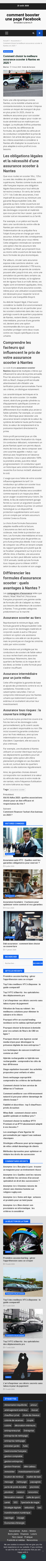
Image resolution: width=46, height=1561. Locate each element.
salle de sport (33, 1497)
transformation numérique (17, 1512)
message (8, 1481)
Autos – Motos (29, 1530)
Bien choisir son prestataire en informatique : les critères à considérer (19, 1208)
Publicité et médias (16, 1540)
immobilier (9, 1471)
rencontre (33, 1492)
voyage (20, 1517)
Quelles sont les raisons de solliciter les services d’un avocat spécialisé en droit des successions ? (22, 1178)
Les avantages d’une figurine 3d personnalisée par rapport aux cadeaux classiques (22, 1135)
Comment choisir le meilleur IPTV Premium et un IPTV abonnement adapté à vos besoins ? (22, 1124)
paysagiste (35, 1481)
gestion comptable (13, 1456)
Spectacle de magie (30, 1502)
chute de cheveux (31, 1415)
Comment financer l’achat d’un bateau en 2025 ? (23, 811)
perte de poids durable (15, 1487)
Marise (6, 67)
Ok (23, 1557)
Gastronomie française (15, 1451)
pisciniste (34, 1487)
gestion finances (12, 1466)
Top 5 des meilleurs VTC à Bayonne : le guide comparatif (23, 1282)
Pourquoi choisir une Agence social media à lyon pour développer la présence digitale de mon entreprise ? (21, 1042)
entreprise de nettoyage (16, 1435)
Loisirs (8, 1252)
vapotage (9, 1517)
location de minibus (13, 1476)
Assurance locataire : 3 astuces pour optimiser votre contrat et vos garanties (23, 884)
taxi (39, 1507)
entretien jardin (11, 1446)
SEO (15, 1502)
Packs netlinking (40, 33)
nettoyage (22, 1481)
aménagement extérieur (16, 1410)
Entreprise (29, 1430)
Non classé (17, 1537)
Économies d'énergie (14, 1523)
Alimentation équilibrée (15, 1405)
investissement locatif (28, 1471)
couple (30, 1420)
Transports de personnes (15, 1294)
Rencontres (32, 1540)
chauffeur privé (11, 1415)
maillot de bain (34, 1476)
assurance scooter (17, 789)
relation (20, 1492)
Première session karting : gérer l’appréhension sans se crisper (23, 1240)
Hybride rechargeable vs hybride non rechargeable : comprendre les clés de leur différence (22, 1061)
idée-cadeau (29, 1466)
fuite (25, 1446)
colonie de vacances (13, 1420)
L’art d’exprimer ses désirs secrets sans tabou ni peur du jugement (23, 1365)
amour (34, 1405)
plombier (8, 1492)
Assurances (8, 51)
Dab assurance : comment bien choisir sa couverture (23, 926)
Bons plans (13, 1534)
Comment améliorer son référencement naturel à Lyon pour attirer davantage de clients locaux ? (22, 1096)
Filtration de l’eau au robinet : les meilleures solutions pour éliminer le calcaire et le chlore (21, 1011)
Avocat (34, 1410)
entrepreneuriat (12, 1430)
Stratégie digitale (12, 1507)
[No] (43, 1551)
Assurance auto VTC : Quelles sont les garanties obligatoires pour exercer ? (23, 842)
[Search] (33, 33)
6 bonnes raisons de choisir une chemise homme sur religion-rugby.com (20, 1189)
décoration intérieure (25, 1425)
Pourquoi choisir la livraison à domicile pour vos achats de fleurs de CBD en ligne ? (22, 1031)
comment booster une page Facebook (23, 16)
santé (7, 1502)
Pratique (28, 1537)
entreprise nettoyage (14, 1440)
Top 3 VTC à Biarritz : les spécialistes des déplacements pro (23, 1323)
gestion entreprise (13, 1461)
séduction (29, 1507)
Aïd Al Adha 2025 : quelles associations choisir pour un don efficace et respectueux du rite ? (22, 799)
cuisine (7, 1425)
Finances (24, 1534)
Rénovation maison (13, 1497)
